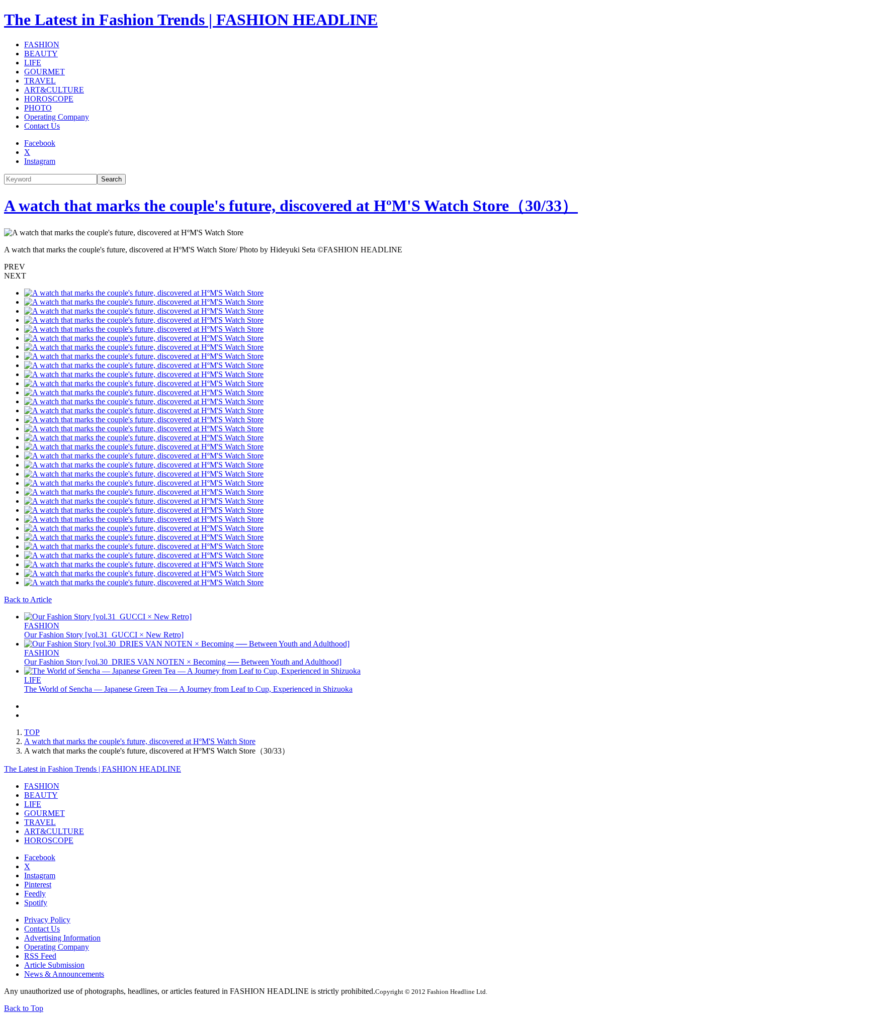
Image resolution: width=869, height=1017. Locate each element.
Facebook (39, 143)
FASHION (41, 44)
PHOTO (38, 108)
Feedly (35, 893)
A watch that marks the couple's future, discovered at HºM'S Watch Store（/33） (291, 206)
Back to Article (28, 599)
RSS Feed (40, 956)
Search (111, 179)
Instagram (39, 161)
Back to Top (23, 1008)
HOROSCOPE (48, 99)
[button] (434, 266)
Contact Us (42, 126)
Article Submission (54, 965)
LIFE (32, 62)
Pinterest (37, 884)
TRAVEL (40, 80)
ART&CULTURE (54, 89)
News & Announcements (64, 974)
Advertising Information (62, 938)
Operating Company (56, 117)
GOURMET (44, 71)
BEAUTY (41, 53)
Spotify (35, 902)
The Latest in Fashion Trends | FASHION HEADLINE (191, 20)
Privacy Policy (47, 919)
